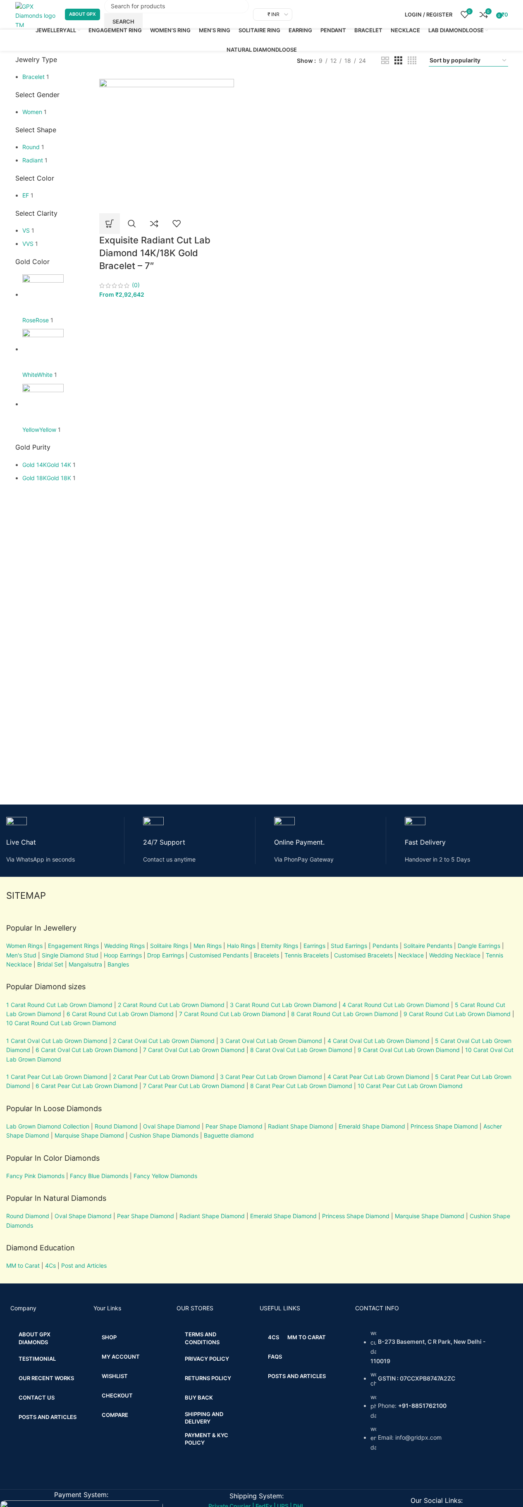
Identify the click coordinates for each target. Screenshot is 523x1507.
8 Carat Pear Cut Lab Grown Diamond (301, 1085)
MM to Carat (23, 1265)
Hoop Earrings (123, 955)
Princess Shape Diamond (444, 1126)
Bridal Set (50, 964)
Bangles (118, 964)
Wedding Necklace (454, 955)
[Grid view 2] (385, 60)
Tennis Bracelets (306, 955)
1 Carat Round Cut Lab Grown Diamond (59, 1004)
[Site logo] (36, 13)
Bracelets (266, 955)
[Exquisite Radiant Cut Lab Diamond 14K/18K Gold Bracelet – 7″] (166, 145)
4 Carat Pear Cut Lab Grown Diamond (378, 1076)
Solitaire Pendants (428, 945)
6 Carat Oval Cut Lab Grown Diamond (87, 1049)
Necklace (411, 955)
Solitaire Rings (169, 945)
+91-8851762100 (422, 1405)
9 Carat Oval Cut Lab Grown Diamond (409, 1049)
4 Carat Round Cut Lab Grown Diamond (395, 1004)
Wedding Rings (124, 945)
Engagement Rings (73, 945)
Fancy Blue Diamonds (99, 1175)
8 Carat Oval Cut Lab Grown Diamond (301, 1049)
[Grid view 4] (412, 60)
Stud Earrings (349, 945)
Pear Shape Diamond (234, 1126)
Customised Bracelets (362, 955)
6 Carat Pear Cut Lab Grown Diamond (87, 1085)
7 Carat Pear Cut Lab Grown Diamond (194, 1085)
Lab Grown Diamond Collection (47, 1126)
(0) (136, 284)
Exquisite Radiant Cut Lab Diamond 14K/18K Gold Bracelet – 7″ (154, 253)
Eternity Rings (279, 945)
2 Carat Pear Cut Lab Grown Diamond (164, 1076)
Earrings (314, 945)
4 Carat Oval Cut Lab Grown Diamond (378, 1040)
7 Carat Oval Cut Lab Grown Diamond (194, 1049)
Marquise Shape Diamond (89, 1135)
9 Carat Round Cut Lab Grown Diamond (457, 1013)
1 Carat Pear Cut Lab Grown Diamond (56, 1076)
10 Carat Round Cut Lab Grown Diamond (61, 1022)
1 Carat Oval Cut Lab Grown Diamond (56, 1040)
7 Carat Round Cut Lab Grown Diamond (232, 1013)
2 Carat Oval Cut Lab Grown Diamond (164, 1040)
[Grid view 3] (398, 60)
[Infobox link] (65, 840)
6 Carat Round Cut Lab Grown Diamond (120, 1013)
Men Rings (207, 945)
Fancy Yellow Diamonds (165, 1175)
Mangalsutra (85, 964)
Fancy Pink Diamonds (35, 1175)
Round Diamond (116, 1126)
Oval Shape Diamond (171, 1126)
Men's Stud (21, 955)
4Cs (50, 1265)
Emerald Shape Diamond (372, 1126)
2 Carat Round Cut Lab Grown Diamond (171, 1004)
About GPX (82, 14)
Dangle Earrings (479, 945)
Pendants (385, 945)
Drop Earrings (165, 955)
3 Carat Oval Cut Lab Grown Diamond (271, 1040)
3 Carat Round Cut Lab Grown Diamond (283, 1004)
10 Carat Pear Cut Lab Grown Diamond (410, 1085)
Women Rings (24, 945)
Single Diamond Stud (70, 955)
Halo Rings (241, 945)
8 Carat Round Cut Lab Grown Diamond (344, 1013)
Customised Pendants (218, 955)
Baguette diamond (229, 1135)
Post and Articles (84, 1265)
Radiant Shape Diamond (300, 1126)
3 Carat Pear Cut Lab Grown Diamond (271, 1076)
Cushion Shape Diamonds (163, 1135)
